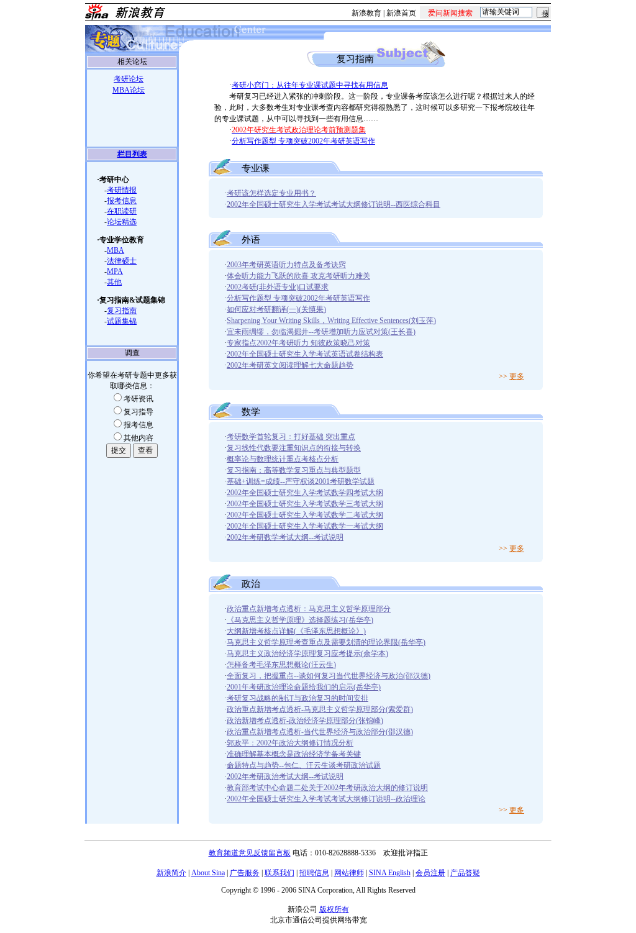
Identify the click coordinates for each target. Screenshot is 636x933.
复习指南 (122, 310)
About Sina (208, 872)
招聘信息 (314, 872)
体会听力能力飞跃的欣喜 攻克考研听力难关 (298, 275)
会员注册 (430, 872)
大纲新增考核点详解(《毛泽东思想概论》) (296, 631)
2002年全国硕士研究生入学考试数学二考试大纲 (305, 515)
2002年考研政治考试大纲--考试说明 (285, 776)
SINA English (390, 872)
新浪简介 (171, 872)
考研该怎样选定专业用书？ (271, 193)
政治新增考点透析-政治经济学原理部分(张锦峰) (305, 720)
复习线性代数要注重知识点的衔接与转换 (294, 448)
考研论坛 (128, 79)
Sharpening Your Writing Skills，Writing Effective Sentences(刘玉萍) (331, 320)
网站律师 (349, 872)
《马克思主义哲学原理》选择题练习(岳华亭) (300, 620)
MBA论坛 (128, 90)
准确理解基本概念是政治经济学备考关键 (294, 754)
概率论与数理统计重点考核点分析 (282, 459)
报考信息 (122, 200)
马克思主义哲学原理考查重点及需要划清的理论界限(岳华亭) (326, 642)
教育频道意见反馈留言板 (250, 853)
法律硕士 (122, 261)
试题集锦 (122, 321)
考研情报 (122, 190)
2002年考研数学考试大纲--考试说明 (285, 537)
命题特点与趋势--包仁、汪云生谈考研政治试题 (304, 765)
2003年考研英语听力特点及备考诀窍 (286, 264)
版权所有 (334, 909)
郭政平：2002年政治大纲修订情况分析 (290, 743)
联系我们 (279, 872)
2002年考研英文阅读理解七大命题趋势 (290, 365)
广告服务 (245, 872)
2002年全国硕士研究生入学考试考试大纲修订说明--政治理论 (326, 798)
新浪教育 (366, 13)
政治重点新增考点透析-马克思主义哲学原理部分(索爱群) (320, 709)
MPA (115, 271)
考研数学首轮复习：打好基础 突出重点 (291, 436)
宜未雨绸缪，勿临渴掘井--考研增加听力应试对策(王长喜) (321, 331)
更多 (516, 376)
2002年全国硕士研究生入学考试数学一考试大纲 (305, 526)
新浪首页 (401, 13)
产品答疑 (465, 872)
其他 (114, 282)
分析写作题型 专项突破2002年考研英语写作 (303, 141)
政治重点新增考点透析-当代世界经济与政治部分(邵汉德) (320, 731)
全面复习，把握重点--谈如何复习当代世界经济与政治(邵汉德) (328, 675)
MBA (115, 250)
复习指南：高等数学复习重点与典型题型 (294, 470)
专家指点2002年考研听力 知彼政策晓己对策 (298, 343)
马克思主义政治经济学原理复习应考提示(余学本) (307, 653)
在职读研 (122, 211)
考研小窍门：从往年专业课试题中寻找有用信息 (310, 85)
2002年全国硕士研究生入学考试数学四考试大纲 (305, 492)
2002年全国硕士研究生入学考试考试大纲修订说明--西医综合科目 (333, 204)
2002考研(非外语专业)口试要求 (278, 287)
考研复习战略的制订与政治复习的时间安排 (297, 698)
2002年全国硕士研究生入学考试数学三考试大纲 (305, 503)
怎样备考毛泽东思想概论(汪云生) (281, 664)
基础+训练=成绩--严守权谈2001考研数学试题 (301, 481)
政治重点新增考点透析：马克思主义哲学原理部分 (309, 608)
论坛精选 (122, 221)
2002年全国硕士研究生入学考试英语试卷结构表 (305, 354)
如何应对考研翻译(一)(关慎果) (276, 309)
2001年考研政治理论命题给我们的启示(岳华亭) (304, 687)
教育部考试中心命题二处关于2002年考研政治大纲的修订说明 (327, 787)
